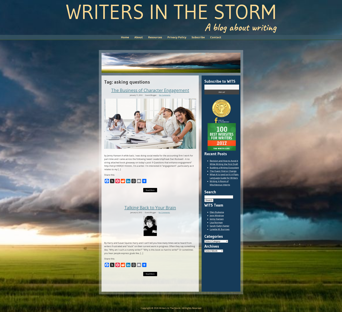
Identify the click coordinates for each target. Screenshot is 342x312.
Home (125, 37)
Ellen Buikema (217, 212)
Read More (150, 190)
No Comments (164, 95)
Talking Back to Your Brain (150, 207)
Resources (155, 37)
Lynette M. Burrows (220, 229)
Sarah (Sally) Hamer (219, 225)
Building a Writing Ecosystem (224, 167)
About (138, 37)
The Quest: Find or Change (223, 171)
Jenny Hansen (217, 219)
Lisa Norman (216, 222)
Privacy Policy (176, 37)
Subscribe (198, 37)
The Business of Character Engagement (150, 90)
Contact (215, 37)
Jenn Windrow (217, 215)
